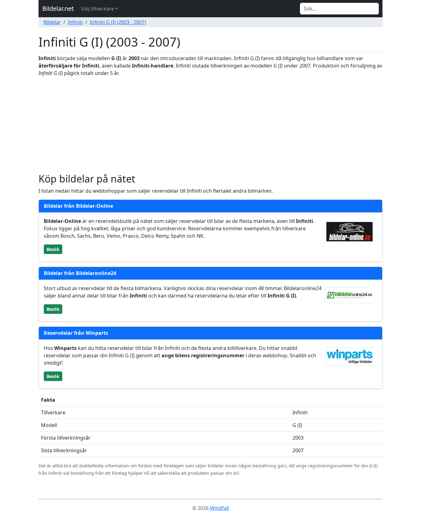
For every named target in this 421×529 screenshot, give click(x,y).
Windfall (219, 508)
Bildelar (52, 22)
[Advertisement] (210, 125)
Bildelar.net (58, 8)
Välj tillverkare (97, 8)
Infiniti (75, 22)
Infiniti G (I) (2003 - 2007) (118, 22)
